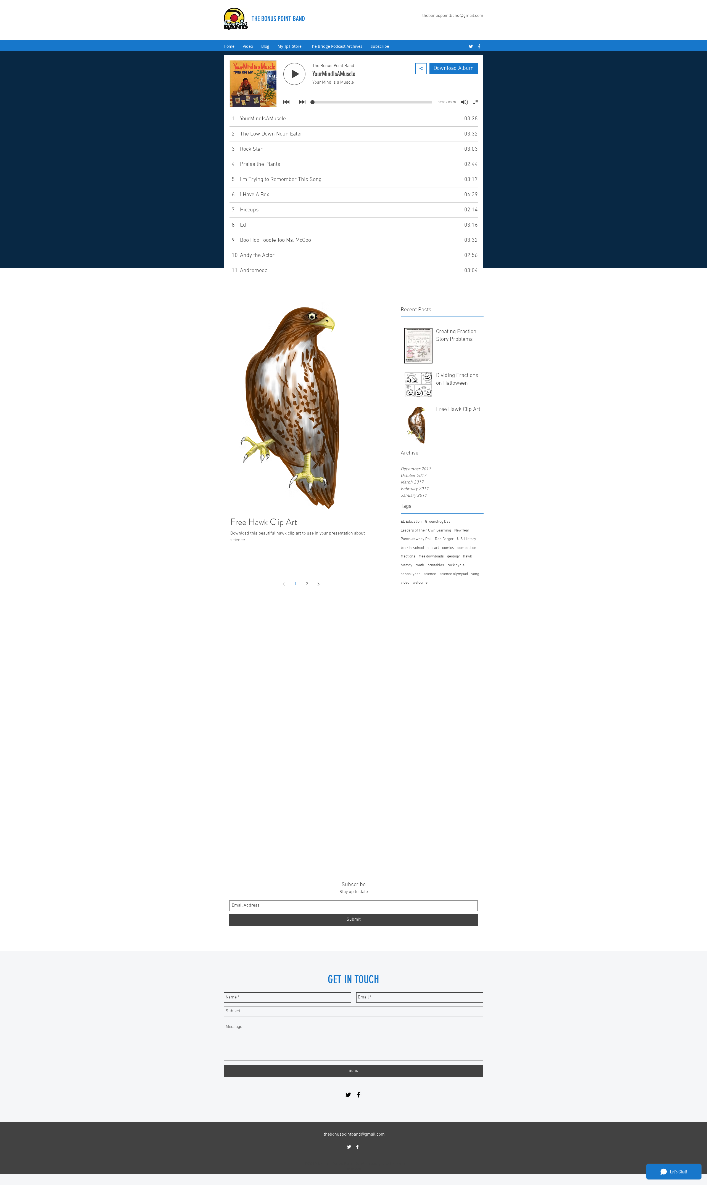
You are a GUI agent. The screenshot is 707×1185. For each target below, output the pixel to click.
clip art (433, 548)
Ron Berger (444, 539)
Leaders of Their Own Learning (426, 530)
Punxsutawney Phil (416, 539)
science (429, 574)
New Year (461, 530)
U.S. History (466, 539)
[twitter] (471, 46)
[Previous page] (284, 584)
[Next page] (318, 584)
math (420, 565)
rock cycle (456, 565)
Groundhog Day (437, 521)
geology (453, 556)
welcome (420, 582)
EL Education (411, 521)
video (405, 582)
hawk (467, 556)
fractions (408, 556)
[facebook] (479, 46)
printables (436, 565)
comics (448, 548)
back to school (412, 548)
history (406, 565)
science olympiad (453, 574)
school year (410, 574)
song (475, 574)
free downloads (431, 556)
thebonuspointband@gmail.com (452, 15)
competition (466, 548)
